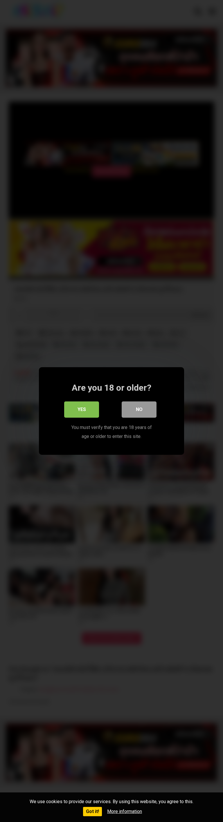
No (139, 409)
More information (124, 811)
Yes (82, 409)
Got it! (92, 811)
